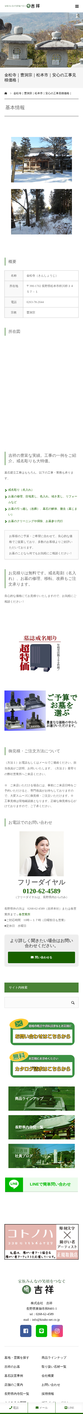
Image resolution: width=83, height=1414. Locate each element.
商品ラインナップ (54, 1357)
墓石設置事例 (13, 1375)
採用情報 (48, 1393)
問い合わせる (43, 957)
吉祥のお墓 (12, 1366)
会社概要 (48, 1375)
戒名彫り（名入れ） (21, 489)
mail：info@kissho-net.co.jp (41, 1319)
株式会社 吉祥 (41, 1303)
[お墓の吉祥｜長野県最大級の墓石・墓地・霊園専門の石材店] (22, 6)
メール (43, 1407)
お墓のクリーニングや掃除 (25, 521)
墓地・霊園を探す (16, 1357)
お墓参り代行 (54, 521)
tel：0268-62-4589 (42, 1314)
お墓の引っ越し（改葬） (24, 508)
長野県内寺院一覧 (16, 1393)
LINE (70, 1407)
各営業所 (24, 914)
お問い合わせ (51, 1384)
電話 (15, 1407)
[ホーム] (6, 93)
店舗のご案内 (13, 1384)
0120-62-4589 (41, 891)
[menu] (77, 6)
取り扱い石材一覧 (54, 1366)
